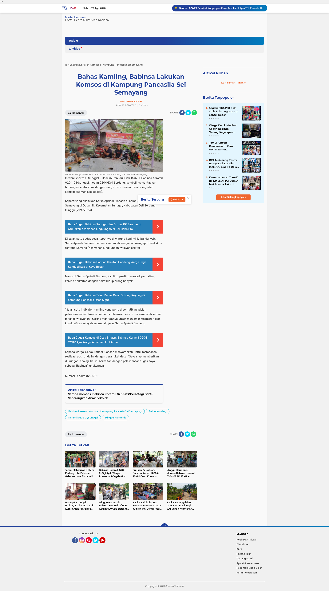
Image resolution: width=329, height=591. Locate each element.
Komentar (78, 113)
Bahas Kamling (157, 411)
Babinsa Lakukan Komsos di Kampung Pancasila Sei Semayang (104, 411)
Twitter (97, 545)
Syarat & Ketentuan (247, 563)
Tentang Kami (244, 558)
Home (72, 8)
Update (178, 199)
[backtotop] (164, 526)
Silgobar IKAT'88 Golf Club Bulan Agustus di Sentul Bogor (223, 111)
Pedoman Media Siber (249, 567)
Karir (239, 549)
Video (76, 48)
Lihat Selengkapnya (232, 197)
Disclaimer (242, 544)
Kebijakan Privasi (246, 539)
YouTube (105, 545)
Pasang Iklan (243, 553)
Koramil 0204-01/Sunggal (83, 417)
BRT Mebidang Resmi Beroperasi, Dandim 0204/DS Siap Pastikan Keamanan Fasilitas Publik (224, 163)
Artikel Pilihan (215, 73)
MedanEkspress (75, 17)
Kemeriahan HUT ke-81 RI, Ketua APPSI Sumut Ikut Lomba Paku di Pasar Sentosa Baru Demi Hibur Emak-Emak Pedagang (224, 181)
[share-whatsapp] (194, 112)
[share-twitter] (188, 112)
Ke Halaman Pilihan (232, 82)
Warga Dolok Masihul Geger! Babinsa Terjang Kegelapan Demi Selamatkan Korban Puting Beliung (224, 129)
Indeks (73, 40)
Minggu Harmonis (115, 417)
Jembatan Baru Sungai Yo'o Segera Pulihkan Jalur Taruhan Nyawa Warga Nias (221, 8)
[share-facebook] (182, 112)
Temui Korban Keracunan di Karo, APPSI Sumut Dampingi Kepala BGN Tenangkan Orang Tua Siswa (223, 146)
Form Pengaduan (246, 572)
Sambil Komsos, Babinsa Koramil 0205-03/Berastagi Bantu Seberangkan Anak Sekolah (110, 396)
